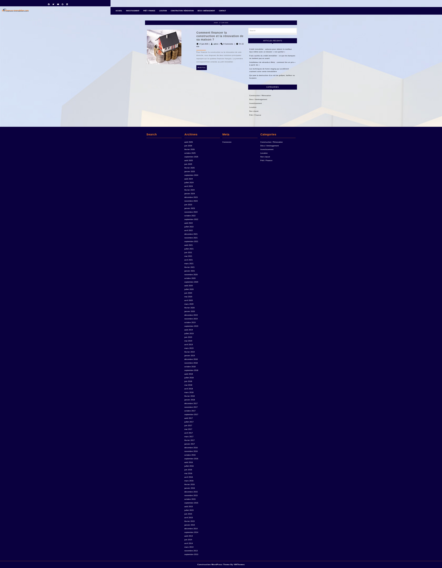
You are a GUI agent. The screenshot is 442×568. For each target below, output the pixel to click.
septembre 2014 (191, 532)
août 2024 (188, 179)
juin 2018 (188, 381)
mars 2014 (188, 547)
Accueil (119, 11)
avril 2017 (188, 433)
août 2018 (188, 374)
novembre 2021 (191, 238)
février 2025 (189, 168)
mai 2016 (188, 473)
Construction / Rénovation (182, 11)
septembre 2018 (191, 370)
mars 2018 (188, 392)
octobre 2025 (190, 153)
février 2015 (189, 521)
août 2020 (188, 286)
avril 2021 (188, 260)
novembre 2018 (191, 363)
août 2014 (188, 536)
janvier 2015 (189, 525)
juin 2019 (188, 337)
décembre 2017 (191, 403)
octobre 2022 (190, 216)
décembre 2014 (191, 529)
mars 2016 (188, 481)
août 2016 (188, 462)
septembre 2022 (191, 219)
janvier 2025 (189, 171)
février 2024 (189, 190)
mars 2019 (188, 348)
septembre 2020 (191, 282)
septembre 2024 (191, 175)
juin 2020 (188, 293)
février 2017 (189, 440)
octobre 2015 (190, 499)
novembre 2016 (191, 451)
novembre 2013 (191, 551)
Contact (222, 11)
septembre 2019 (191, 326)
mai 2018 (188, 385)
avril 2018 (188, 389)
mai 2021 (188, 256)
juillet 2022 (189, 227)
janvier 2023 (189, 208)
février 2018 (189, 396)
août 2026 (188, 142)
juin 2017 (188, 425)
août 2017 (188, 418)
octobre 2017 (190, 411)
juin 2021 (188, 252)
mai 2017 (188, 429)
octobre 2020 (190, 278)
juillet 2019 (189, 333)
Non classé (254, 111)
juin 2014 (188, 540)
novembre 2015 (191, 495)
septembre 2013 (191, 554)
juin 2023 (188, 205)
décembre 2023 (191, 197)
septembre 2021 (191, 241)
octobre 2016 (190, 455)
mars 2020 (188, 304)
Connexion (226, 142)
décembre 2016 (191, 448)
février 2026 (189, 149)
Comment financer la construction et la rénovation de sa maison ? (219, 36)
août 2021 (188, 245)
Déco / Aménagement (206, 11)
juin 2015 (188, 514)
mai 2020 (188, 297)
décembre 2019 (191, 315)
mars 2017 (188, 437)
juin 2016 (188, 470)
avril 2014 (188, 543)
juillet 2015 (189, 510)
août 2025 (188, 160)
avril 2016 (188, 477)
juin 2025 (188, 164)
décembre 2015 (191, 492)
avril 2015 (188, 518)
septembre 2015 (191, 503)
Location (163, 11)
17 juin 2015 (203, 44)
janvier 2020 (189, 311)
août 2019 (188, 330)
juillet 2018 (189, 378)
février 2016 (189, 484)
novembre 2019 (191, 319)
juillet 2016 (189, 466)
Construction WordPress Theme (213, 564)
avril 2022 (188, 230)
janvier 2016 (189, 488)
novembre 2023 (191, 201)
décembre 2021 (191, 234)
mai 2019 (188, 341)
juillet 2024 (189, 183)
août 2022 (188, 223)
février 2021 (189, 267)
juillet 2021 (189, 249)
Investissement (132, 11)
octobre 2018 (190, 367)
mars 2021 (188, 263)
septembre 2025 (191, 157)
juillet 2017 (189, 422)
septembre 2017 (191, 414)
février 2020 (189, 308)
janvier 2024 (189, 194)
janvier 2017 (189, 444)
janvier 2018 (189, 400)
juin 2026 (188, 146)
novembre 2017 (191, 407)
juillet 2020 (189, 289)
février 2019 (189, 352)
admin (216, 44)
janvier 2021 (189, 271)
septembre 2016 (191, 459)
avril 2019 (188, 344)
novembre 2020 (191, 275)
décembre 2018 (191, 359)
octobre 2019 (190, 322)
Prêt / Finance (149, 11)
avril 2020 (188, 300)
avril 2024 (188, 186)
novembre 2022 (191, 212)
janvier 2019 (189, 356)
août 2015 (188, 506)
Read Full (202, 68)
